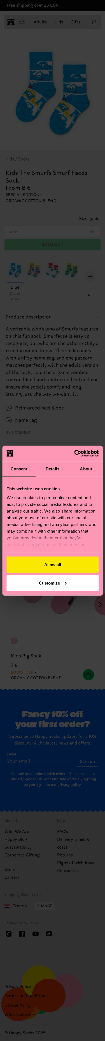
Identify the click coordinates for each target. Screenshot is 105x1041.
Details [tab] (52, 468)
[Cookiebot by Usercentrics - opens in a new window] (75, 453)
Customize (49, 582)
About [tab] (86, 468)
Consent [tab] (19, 468)
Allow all (52, 564)
